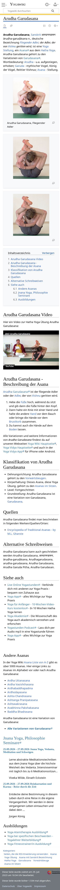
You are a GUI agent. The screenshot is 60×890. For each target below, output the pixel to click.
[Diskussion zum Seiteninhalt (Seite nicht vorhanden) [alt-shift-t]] (11, 26)
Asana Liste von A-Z (36, 662)
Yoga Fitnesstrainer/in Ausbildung (28, 844)
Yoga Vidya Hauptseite (17, 447)
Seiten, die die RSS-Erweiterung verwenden (26, 853)
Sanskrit (36, 34)
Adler (17, 395)
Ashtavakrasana (17, 704)
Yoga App (13, 596)
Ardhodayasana (17, 692)
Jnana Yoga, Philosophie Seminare (24, 740)
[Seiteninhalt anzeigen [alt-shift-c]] (4, 26)
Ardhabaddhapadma (20, 688)
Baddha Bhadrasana (19, 711)
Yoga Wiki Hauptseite (41, 443)
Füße (24, 402)
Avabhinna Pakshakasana (23, 707)
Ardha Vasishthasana (20, 684)
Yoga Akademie (17, 616)
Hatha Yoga (48, 50)
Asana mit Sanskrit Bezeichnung (35, 857)
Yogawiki (17, 4)
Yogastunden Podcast (20, 627)
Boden (13, 429)
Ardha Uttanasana (18, 680)
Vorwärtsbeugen (35, 478)
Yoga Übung (10, 857)
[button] (31, 349)
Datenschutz (8, 886)
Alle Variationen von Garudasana (29, 728)
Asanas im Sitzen (45, 486)
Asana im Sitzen (12, 863)
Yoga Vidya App (12, 451)
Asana (23, 50)
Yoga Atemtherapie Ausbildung (26, 832)
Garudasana (30, 58)
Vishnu (12, 46)
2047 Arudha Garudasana (17, 333)
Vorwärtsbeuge (41, 860)
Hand (33, 413)
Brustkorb (15, 421)
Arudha (28, 62)
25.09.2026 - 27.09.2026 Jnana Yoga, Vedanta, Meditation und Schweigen (28, 750)
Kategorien (9, 850)
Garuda (19, 66)
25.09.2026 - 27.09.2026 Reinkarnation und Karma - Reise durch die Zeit (27, 785)
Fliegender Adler (29, 42)
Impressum (40, 886)
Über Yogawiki (24, 886)
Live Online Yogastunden (22, 585)
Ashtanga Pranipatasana (22, 700)
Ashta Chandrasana (19, 696)
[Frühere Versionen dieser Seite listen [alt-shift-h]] (49, 26)
